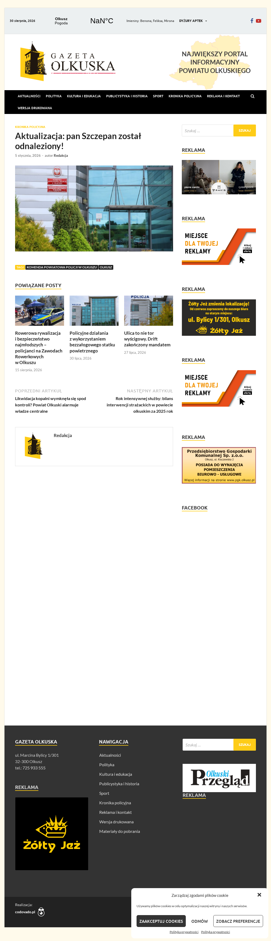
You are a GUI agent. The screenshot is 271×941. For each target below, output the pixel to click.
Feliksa (157, 21)
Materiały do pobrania (119, 831)
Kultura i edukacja (84, 96)
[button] (260, 895)
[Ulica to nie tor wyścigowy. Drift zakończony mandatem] (148, 326)
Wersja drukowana (116, 821)
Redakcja (61, 155)
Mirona (169, 21)
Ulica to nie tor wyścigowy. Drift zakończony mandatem (147, 338)
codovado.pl (25, 912)
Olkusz (106, 267)
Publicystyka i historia (127, 96)
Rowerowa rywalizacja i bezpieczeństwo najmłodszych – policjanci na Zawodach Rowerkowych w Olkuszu (38, 347)
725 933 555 (34, 767)
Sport (158, 96)
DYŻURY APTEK (191, 21)
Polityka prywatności (184, 932)
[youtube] (259, 21)
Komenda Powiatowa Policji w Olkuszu (62, 267)
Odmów (199, 921)
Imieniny (133, 21)
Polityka (54, 96)
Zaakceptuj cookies (161, 921)
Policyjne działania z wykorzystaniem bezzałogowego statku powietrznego (92, 341)
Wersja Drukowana (35, 108)
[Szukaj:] (219, 130)
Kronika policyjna (185, 96)
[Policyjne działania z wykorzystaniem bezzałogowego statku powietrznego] (94, 326)
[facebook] (252, 21)
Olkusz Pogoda (81, 21)
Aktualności (29, 96)
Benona (145, 21)
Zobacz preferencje (238, 921)
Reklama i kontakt (223, 96)
